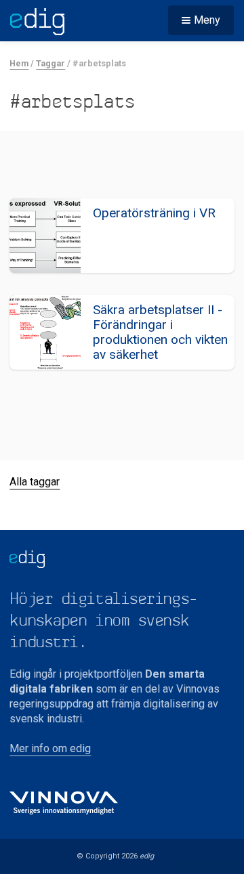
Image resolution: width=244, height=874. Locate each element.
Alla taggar (34, 481)
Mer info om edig (50, 748)
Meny (207, 20)
